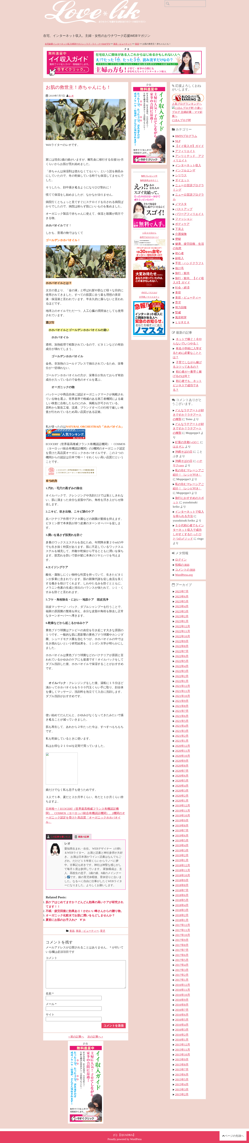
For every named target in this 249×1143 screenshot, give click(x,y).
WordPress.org (184, 574)
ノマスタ (181, 203)
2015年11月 (182, 1049)
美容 (137, 44)
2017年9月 (182, 939)
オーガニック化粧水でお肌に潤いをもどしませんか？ (80, 915)
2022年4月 (182, 666)
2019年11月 (182, 810)
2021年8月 (182, 705)
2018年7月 (182, 890)
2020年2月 (182, 795)
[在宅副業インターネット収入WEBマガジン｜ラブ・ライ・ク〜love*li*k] (104, 2)
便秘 (178, 238)
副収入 (179, 258)
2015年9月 (182, 1059)
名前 (50, 993)
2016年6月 (182, 1014)
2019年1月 (182, 860)
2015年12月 (182, 1044)
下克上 (179, 228)
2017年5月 (182, 959)
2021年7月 (182, 710)
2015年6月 (182, 1074)
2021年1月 (182, 740)
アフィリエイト (185, 151)
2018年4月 (182, 905)
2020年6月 (182, 775)
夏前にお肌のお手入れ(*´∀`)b (65, 919)
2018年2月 (182, 915)
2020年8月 (182, 765)
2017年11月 (182, 930)
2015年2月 (182, 1094)
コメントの (185, 569)
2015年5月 (182, 1079)
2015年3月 (182, 1089)
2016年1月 (182, 1039)
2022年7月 (182, 651)
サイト (50, 1014)
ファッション (183, 218)
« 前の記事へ (76, 1036)
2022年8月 (182, 646)
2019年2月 (182, 855)
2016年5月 (182, 1019)
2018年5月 (182, 900)
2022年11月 (182, 631)
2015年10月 (182, 1054)
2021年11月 (182, 691)
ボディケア (182, 223)
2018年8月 (182, 885)
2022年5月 (182, 661)
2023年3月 (182, 611)
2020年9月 (182, 760)
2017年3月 (182, 969)
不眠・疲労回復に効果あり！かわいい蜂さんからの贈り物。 (84, 910)
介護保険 (181, 233)
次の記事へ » (95, 1036)
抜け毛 (179, 268)
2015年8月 (182, 1064)
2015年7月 (182, 1069)
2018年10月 (182, 875)
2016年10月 (182, 994)
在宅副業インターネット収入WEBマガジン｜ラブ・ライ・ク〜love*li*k (77, 44)
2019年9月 (182, 820)
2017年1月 (182, 979)
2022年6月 (182, 656)
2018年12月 (182, 865)
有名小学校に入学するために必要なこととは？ (187, 353)
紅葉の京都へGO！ (187, 442)
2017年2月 (182, 974)
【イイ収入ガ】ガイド (189, 145)
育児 (102, 931)
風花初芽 (181, 317)
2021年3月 (182, 730)
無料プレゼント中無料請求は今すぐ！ (149, 178)
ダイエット (182, 180)
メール (51, 1004)
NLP (177, 141)
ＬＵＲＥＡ (182, 322)
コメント (51, 957)
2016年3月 (182, 1029)
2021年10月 (182, 695)
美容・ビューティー (122, 44)
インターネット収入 (188, 165)
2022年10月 (182, 636)
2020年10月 (182, 755)
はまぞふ (178, 446)
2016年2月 (182, 1034)
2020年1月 (182, 800)
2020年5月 (182, 780)
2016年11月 (182, 989)
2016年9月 (182, 999)
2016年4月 (182, 1024)
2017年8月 (182, 945)
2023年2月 (182, 616)
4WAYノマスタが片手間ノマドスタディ (149, 295)
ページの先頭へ (234, 1135)
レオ (71, 95)
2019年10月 (182, 815)
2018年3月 (182, 910)
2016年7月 (182, 1009)
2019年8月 (182, 825)
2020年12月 (182, 745)
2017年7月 (182, 949)
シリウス (181, 175)
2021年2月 (182, 735)
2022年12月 (182, 626)
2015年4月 (182, 1084)
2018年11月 (182, 870)
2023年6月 (182, 596)
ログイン (181, 559)
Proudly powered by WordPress (125, 1139)
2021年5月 (182, 720)
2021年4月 (182, 725)
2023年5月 (182, 601)
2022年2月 (182, 676)
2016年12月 (182, 984)
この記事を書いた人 (60, 837)
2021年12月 (182, 685)
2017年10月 (182, 935)
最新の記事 (83, 837)
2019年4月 (182, 845)
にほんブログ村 (181, 120)
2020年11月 (182, 750)
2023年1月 (182, 621)
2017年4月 (182, 964)
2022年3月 (182, 671)
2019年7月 (182, 830)
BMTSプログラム (186, 135)
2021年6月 (182, 715)
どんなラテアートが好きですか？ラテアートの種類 (188, 415)
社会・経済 (182, 287)
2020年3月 (182, 790)
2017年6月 (182, 955)
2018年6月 (182, 895)
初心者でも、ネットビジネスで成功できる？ (187, 385)
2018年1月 (182, 920)
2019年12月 (182, 805)
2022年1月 (182, 681)
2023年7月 (182, 591)
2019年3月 (182, 850)
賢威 (178, 312)
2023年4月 (182, 606)
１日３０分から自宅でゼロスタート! (149, 235)
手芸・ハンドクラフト (189, 263)
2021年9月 (182, 700)
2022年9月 (182, 641)
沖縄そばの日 (183, 451)
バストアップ (183, 209)
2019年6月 (182, 835)
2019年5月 (182, 840)
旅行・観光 (182, 273)
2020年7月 (182, 770)
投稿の (182, 564)
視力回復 (181, 307)
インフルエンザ (185, 170)
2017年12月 (182, 925)
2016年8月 (182, 1004)
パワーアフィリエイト (189, 213)
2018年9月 (182, 880)
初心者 (179, 253)
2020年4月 (182, 785)
